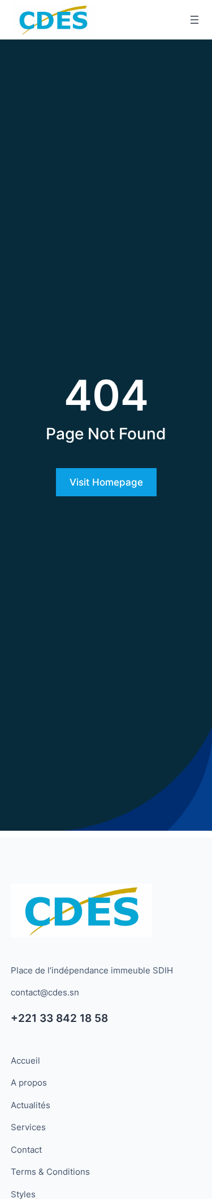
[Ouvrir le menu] (194, 20)
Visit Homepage (106, 482)
